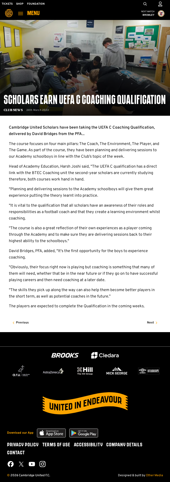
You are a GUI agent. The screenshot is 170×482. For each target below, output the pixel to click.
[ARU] (21, 371)
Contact (16, 453)
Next (150, 323)
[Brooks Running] (65, 355)
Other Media (154, 475)
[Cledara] (105, 355)
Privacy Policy (23, 445)
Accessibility (88, 445)
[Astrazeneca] (53, 371)
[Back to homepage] (9, 10)
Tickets (7, 4)
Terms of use (56, 445)
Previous (22, 323)
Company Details (124, 445)
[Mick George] (117, 371)
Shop (19, 4)
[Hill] (85, 371)
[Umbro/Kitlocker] (148, 371)
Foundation (36, 4)
